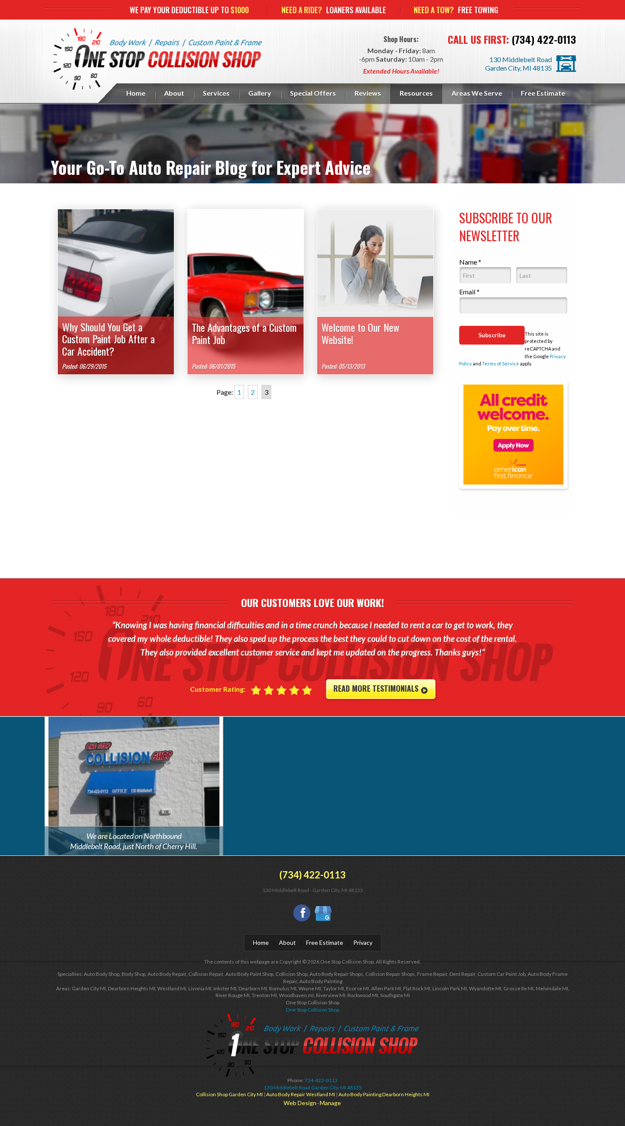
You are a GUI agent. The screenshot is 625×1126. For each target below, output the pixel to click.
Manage (330, 1102)
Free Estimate (543, 93)
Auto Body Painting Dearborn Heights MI (383, 1094)
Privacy (362, 942)
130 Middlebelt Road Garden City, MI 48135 (518, 63)
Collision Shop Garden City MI (229, 1094)
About (174, 93)
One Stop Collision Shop (312, 1009)
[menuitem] (136, 94)
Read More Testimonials (376, 688)
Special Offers (313, 93)
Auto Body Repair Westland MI (300, 1094)
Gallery (259, 93)
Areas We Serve (477, 93)
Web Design (300, 1102)
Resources (416, 93)
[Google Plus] (323, 914)
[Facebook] (301, 912)
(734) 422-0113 (543, 39)
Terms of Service (500, 363)
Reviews (368, 93)
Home (135, 93)
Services (216, 93)
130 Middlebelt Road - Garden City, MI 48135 (312, 890)
